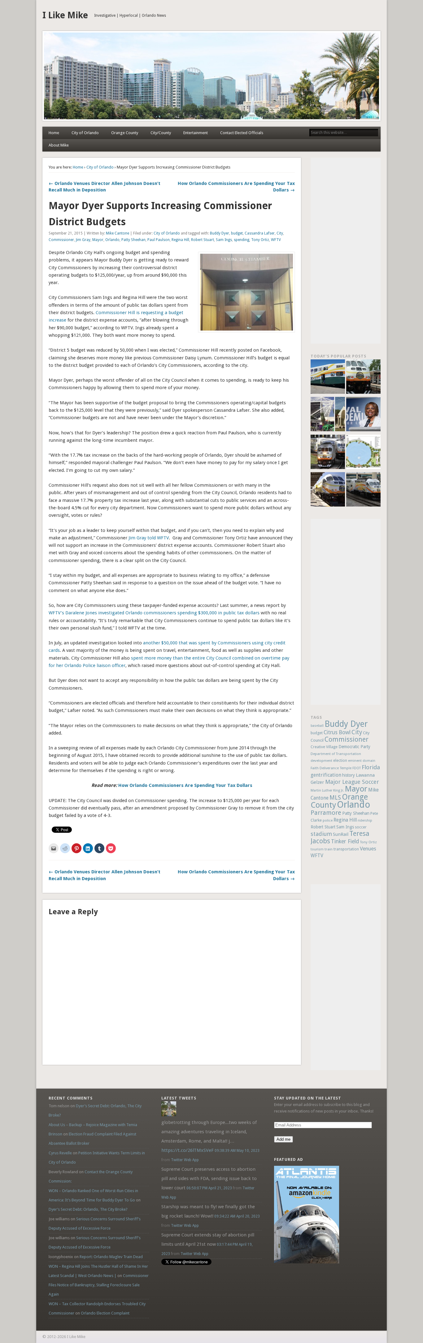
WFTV (276, 240)
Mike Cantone (117, 233)
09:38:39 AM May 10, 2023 (237, 1150)
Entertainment (195, 132)
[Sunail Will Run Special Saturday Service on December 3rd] (328, 490)
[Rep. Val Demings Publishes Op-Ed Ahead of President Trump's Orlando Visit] (363, 415)
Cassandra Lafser (260, 233)
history (348, 775)
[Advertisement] (346, 251)
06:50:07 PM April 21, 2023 (209, 1188)
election (340, 760)
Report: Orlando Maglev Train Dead (111, 1256)
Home (54, 132)
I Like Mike (65, 15)
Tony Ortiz (260, 240)
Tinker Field (345, 841)
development (321, 760)
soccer (361, 827)
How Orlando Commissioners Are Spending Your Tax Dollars (185, 785)
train (329, 849)
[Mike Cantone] (168, 1115)
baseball (317, 726)
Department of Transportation (336, 754)
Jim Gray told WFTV (149, 538)
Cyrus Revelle (60, 1153)
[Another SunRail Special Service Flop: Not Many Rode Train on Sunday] (363, 377)
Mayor (97, 240)
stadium (321, 834)
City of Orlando (85, 132)
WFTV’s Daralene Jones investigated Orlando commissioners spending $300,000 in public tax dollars (154, 613)
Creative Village (324, 747)
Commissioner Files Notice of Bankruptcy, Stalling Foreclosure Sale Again (99, 1285)
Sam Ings (224, 240)
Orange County (124, 132)
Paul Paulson (158, 240)
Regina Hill (180, 240)
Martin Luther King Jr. (327, 790)
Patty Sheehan (133, 240)
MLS (335, 797)
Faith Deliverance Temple (331, 768)
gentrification (326, 775)
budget (237, 233)
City (280, 233)
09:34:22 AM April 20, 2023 (237, 1216)
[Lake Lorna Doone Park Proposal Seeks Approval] (363, 453)
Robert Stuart (202, 240)
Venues (368, 848)
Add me (283, 1139)
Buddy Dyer (219, 233)
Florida (371, 767)
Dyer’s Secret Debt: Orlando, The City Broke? (88, 1209)
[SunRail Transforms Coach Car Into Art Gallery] (328, 377)
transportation (346, 849)
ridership (365, 821)
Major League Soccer (352, 782)
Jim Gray (83, 240)
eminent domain (361, 761)
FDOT (356, 768)
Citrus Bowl (337, 732)
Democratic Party (354, 746)
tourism (317, 849)
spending (241, 240)
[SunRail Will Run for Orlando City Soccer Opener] (328, 453)
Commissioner (61, 240)
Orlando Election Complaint (105, 1313)
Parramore (326, 812)
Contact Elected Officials (241, 132)
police (328, 820)
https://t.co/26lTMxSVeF (187, 1150)
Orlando (112, 240)
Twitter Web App (185, 1160)
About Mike (59, 145)
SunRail (340, 834)
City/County (160, 132)
